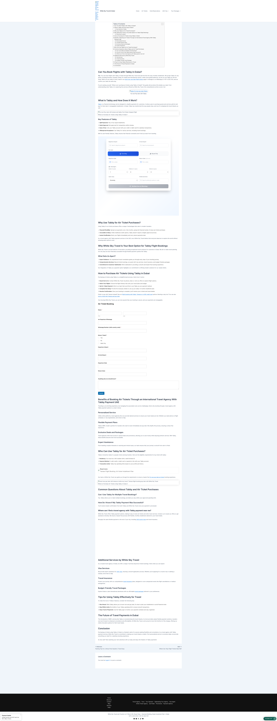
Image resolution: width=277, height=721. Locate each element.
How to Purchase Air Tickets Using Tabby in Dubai (127, 35)
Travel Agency (136, 701)
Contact (109, 701)
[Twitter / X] (138, 718)
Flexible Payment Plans (122, 42)
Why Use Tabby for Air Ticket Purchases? (124, 30)
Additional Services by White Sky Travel (124, 55)
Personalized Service (121, 40)
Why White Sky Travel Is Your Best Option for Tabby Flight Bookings (131, 32)
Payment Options (168, 703)
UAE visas (119, 571)
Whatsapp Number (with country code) (109, 327)
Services (109, 705)
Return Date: (101, 371)
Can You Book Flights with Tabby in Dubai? (125, 25)
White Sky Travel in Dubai (107, 11)
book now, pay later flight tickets (134, 79)
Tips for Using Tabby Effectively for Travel (125, 62)
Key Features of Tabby (121, 29)
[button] (168, 11)
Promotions (159, 703)
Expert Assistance (121, 45)
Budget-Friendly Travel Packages (124, 60)
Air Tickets (144, 11)
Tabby (99, 104)
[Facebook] (134, 718)
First (99, 316)
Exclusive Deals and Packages (123, 44)
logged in (107, 660)
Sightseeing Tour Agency (161, 701)
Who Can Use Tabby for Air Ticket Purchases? (125, 47)
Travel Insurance (120, 58)
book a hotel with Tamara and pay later (109, 296)
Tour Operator (149, 701)
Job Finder (152, 703)
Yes (102, 338)
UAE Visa (164, 11)
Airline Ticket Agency (142, 703)
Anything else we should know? (107, 379)
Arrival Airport (102, 355)
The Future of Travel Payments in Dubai (124, 63)
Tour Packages (175, 11)
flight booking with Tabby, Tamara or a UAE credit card (137, 294)
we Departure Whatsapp (105, 319)
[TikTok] (140, 718)
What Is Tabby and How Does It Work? (124, 27)
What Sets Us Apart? (121, 34)
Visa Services (119, 57)
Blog (109, 703)
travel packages (139, 591)
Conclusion (118, 65)
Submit (101, 393)
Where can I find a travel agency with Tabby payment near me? (131, 53)
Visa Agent (172, 701)
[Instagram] (136, 718)
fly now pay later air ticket (157, 477)
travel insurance (127, 581)
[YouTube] (142, 718)
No (101, 340)
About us (109, 700)
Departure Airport (103, 347)
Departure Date (102, 363)
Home (137, 11)
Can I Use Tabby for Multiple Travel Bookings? (127, 50)
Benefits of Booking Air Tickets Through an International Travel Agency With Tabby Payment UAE (135, 38)
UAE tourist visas (141, 519)
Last (124, 316)
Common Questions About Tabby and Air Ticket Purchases (129, 49)
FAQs (109, 707)
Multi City (103, 343)
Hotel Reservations (155, 11)
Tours (142, 701)
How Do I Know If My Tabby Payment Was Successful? (129, 52)
